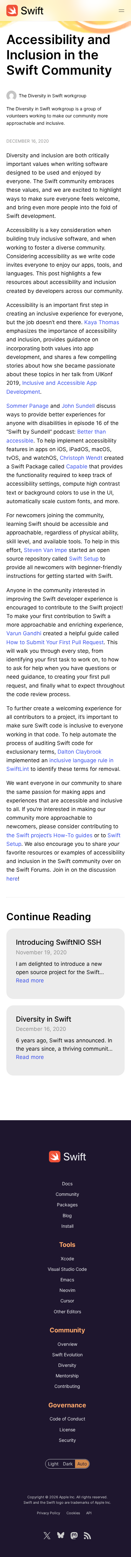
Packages (67, 1204)
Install (67, 1226)
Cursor (67, 1300)
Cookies (73, 1513)
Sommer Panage (27, 406)
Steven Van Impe (45, 550)
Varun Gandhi (23, 633)
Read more (30, 980)
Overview (67, 1344)
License (67, 1429)
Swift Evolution (67, 1354)
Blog (67, 1215)
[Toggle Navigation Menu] (121, 10)
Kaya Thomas (101, 322)
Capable (76, 466)
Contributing (67, 1386)
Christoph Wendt (81, 458)
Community (67, 1194)
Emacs (67, 1279)
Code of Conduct (67, 1418)
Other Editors (67, 1311)
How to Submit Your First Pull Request (55, 642)
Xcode (67, 1258)
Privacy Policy (48, 1513)
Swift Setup (84, 558)
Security (67, 1440)
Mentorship (67, 1375)
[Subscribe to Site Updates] (87, 1535)
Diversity (67, 1365)
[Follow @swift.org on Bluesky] (60, 1535)
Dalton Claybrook (79, 752)
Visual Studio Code (67, 1269)
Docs (67, 1183)
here (12, 878)
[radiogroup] (67, 1464)
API (89, 1513)
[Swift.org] (24, 10)
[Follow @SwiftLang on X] (47, 1535)
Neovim (67, 1290)
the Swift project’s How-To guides (49, 835)
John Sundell (78, 406)
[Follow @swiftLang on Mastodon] (74, 1535)
